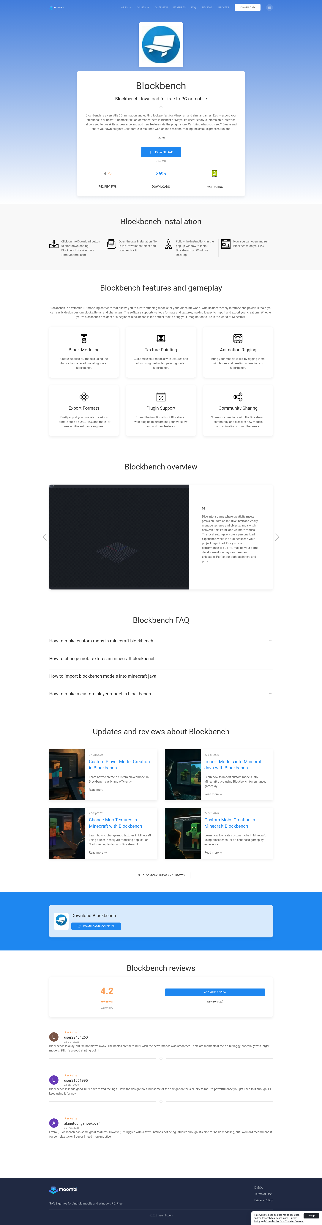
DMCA (258, 1187)
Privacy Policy (263, 1200)
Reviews (207, 7)
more (161, 137)
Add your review (215, 992)
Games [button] (141, 7)
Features (179, 7)
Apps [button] (124, 7)
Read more (96, 790)
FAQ (193, 7)
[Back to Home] (56, 7)
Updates (223, 7)
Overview (161, 7)
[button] (269, 7)
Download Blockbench (99, 926)
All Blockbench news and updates (161, 875)
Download (247, 7)
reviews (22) (215, 1001)
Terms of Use (263, 1194)
